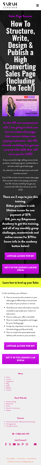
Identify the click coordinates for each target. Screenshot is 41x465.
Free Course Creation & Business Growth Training (20, 422)
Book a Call (9, 404)
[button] (20, 256)
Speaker (8, 410)
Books (8, 386)
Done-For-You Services (13, 408)
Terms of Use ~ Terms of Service (26, 458)
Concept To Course (12, 426)
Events (8, 406)
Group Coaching (11, 402)
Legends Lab (9, 381)
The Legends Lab (11, 424)
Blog (7, 384)
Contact (8, 390)
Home (8, 377)
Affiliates (8, 388)
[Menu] (37, 5)
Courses (8, 379)
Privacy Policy (11, 458)
